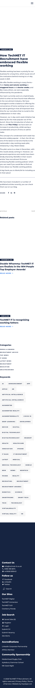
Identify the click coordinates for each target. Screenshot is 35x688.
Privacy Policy (21, 681)
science (18, 492)
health (5, 443)
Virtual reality (9, 513)
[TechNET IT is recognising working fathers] (17, 295)
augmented (7, 405)
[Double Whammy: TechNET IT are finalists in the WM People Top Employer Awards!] (17, 239)
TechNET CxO (7, 605)
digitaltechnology (11, 438)
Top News (4, 355)
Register (7, 623)
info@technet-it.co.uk (13, 566)
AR (13, 389)
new (4, 470)
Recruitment (6, 364)
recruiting (7, 481)
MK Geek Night (8, 666)
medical (16, 459)
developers (25, 421)
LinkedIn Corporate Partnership (14, 646)
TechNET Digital (8, 599)
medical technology (11, 465)
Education (5, 367)
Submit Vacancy (8, 632)
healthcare (18, 443)
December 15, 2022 (6, 260)
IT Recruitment (20, 454)
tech (4, 503)
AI (3, 383)
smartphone (7, 497)
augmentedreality (10, 416)
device (5, 427)
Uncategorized (7, 369)
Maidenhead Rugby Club (12, 659)
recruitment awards (11, 486)
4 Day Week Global (16, 146)
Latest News (5, 361)
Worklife (16, 157)
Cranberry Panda (9, 609)
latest (5, 459)
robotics (6, 492)
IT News (3, 358)
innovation (7, 448)
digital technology (11, 432)
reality (16, 476)
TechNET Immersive (10, 602)
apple (4, 389)
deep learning (8, 421)
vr (22, 513)
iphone (20, 448)
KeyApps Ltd (26, 684)
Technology (16, 503)
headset (28, 438)
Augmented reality (11, 410)
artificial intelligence (13, 400)
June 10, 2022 (5, 316)
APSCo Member (8, 650)
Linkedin (7, 582)
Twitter (7, 584)
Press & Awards (7, 349)
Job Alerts (6, 636)
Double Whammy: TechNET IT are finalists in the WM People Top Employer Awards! (17, 266)
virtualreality (9, 508)
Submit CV (6, 629)
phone (5, 476)
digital (16, 427)
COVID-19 (27, 416)
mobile (29, 465)
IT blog (5, 454)
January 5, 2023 (6, 49)
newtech (24, 470)
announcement (15, 383)
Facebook (8, 579)
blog (15, 187)
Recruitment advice (9, 352)
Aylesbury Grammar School (13, 662)
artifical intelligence (12, 394)
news (13, 470)
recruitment (22, 481)
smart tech (23, 497)
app (28, 383)
